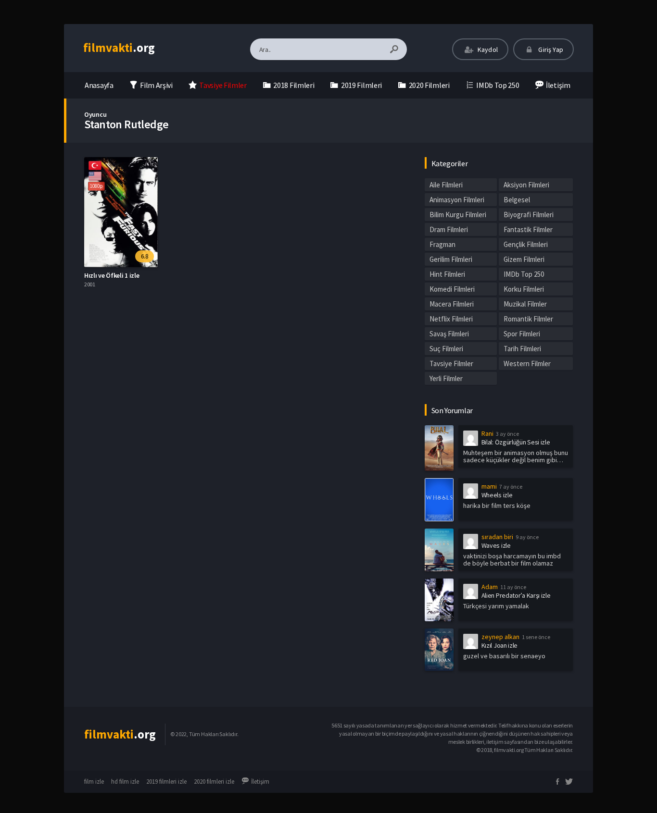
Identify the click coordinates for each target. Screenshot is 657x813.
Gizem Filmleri (524, 259)
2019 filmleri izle (166, 781)
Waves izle (496, 545)
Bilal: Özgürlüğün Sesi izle (515, 442)
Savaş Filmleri (449, 333)
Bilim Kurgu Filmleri (458, 214)
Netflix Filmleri (451, 318)
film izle (94, 781)
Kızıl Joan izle (499, 645)
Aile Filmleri (446, 184)
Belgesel (517, 199)
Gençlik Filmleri (526, 244)
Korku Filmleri (524, 289)
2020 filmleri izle (214, 781)
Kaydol (487, 49)
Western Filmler (527, 363)
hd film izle (125, 781)
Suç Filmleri (446, 348)
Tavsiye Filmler (451, 363)
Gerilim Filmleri (451, 259)
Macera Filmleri (452, 303)
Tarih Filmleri (522, 348)
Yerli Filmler (446, 378)
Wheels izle (497, 495)
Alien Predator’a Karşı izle (516, 595)
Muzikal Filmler (525, 303)
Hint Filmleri (447, 274)
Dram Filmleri (449, 229)
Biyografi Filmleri (529, 214)
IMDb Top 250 (524, 274)
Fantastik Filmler (528, 229)
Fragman (442, 244)
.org (119, 47)
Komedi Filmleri (452, 289)
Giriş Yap (550, 49)
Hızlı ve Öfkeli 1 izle (111, 275)
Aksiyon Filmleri (526, 184)
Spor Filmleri (522, 333)
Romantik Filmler (528, 318)
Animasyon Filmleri (457, 199)
